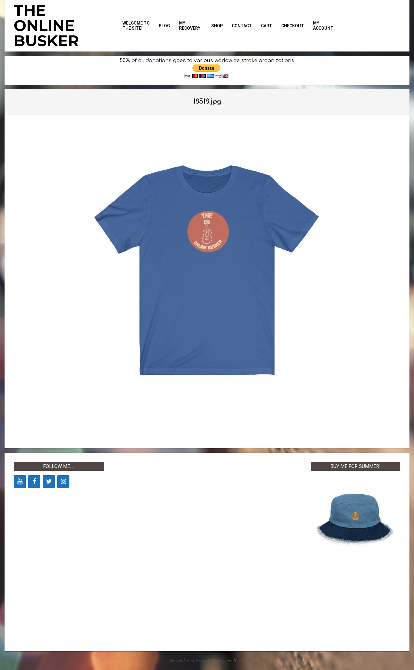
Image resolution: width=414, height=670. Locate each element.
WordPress (235, 660)
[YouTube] (20, 481)
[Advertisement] (158, 553)
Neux (200, 660)
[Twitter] (49, 481)
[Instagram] (63, 481)
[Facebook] (34, 481)
